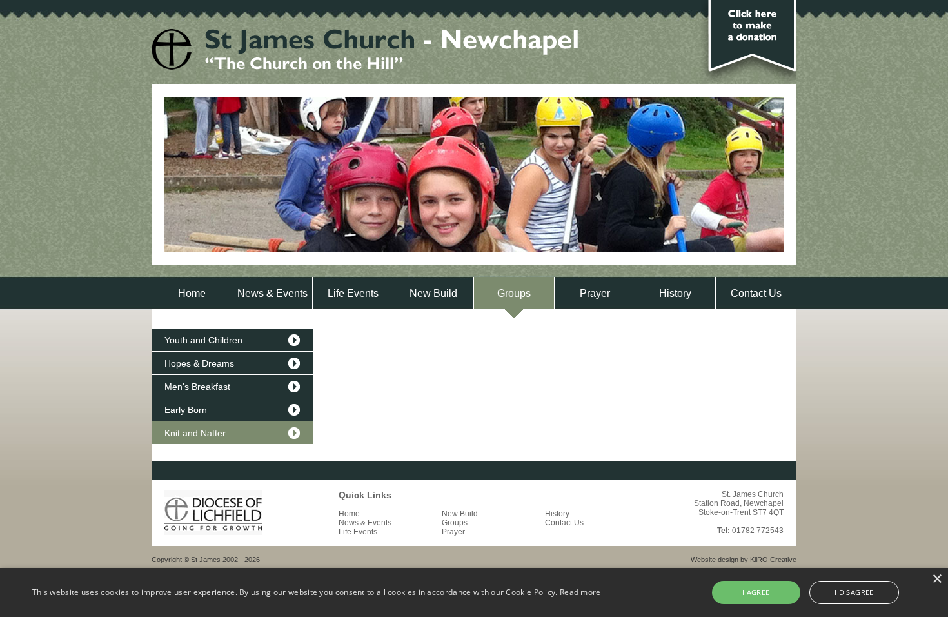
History (675, 293)
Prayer (595, 293)
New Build (433, 293)
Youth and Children (203, 340)
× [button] (937, 579)
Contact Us (756, 293)
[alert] (474, 592)
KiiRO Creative (773, 559)
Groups (514, 293)
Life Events (353, 293)
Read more (580, 592)
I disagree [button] (854, 592)
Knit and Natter (195, 433)
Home (192, 293)
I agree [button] (756, 592)
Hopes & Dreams (199, 363)
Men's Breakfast (197, 386)
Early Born (185, 410)
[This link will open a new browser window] (213, 532)
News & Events (272, 293)
